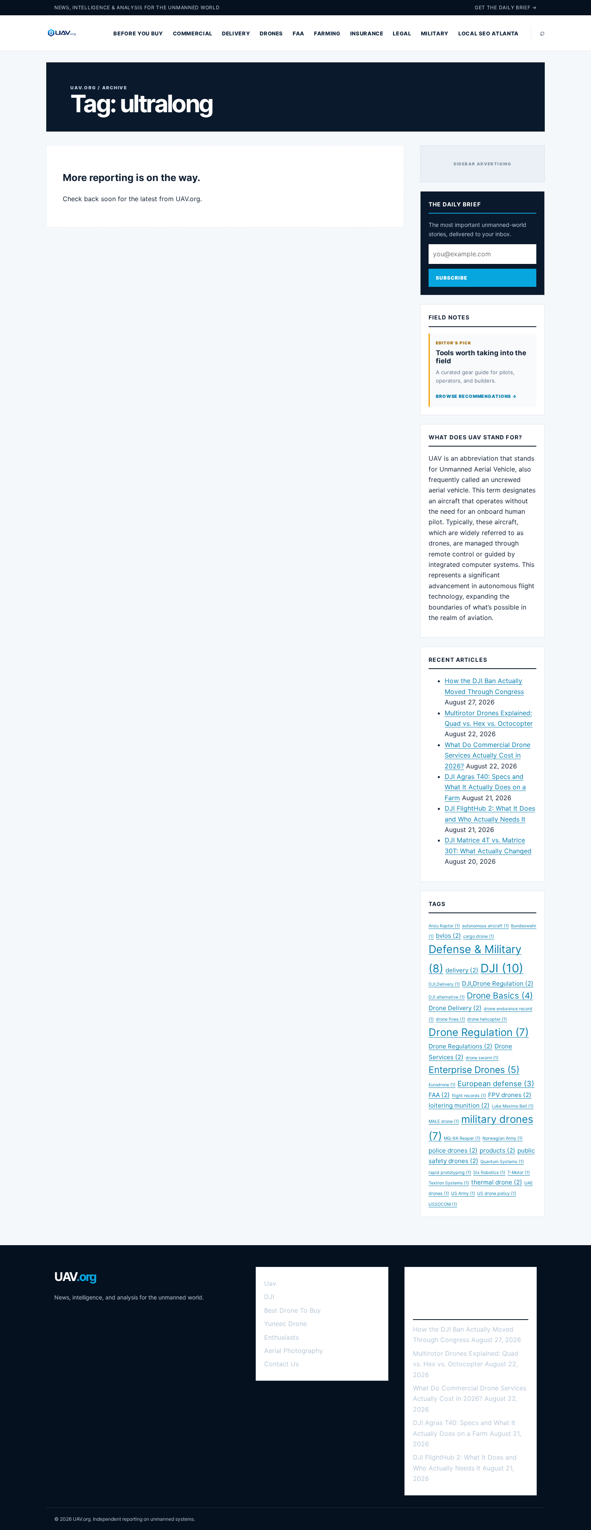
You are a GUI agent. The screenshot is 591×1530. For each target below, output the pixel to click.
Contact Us (281, 1364)
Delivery (236, 33)
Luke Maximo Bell (513, 1106)
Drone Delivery (455, 1008)
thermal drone (496, 1182)
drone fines (450, 1019)
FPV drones (509, 1095)
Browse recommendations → (476, 396)
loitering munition (459, 1105)
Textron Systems (449, 1183)
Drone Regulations (460, 1046)
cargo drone (478, 936)
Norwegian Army (502, 1138)
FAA (298, 33)
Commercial (193, 33)
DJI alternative (447, 997)
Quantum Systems (502, 1161)
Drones (271, 33)
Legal (402, 33)
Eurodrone (442, 1084)
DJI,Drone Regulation (498, 983)
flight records (469, 1095)
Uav (270, 1283)
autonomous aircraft (485, 926)
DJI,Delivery (444, 984)
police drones (453, 1150)
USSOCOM (443, 1204)
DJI (501, 968)
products (497, 1150)
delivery (461, 970)
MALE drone (444, 1121)
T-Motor (518, 1172)
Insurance (367, 33)
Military (435, 33)
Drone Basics (500, 995)
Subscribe (451, 278)
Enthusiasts (281, 1337)
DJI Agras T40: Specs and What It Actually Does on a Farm (485, 787)
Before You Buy (138, 33)
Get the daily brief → (506, 7)
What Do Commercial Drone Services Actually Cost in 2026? (487, 755)
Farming (327, 33)
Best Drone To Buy (292, 1310)
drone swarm (482, 1057)
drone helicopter (487, 1019)
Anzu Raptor (444, 926)
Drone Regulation (479, 1032)
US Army (463, 1193)
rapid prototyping (450, 1172)
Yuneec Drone (285, 1324)
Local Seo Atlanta (488, 33)
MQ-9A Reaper (462, 1138)
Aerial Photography (293, 1351)
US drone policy (496, 1193)
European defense (496, 1083)
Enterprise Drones (474, 1069)
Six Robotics (489, 1172)
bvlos (448, 935)
